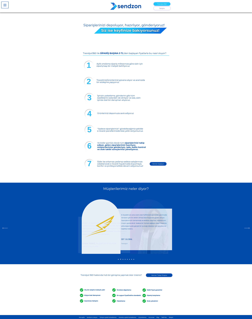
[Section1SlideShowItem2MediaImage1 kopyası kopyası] (133, 259)
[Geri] (5, 228)
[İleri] (247, 228)
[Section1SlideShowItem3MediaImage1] (131, 259)
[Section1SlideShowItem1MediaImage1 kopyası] (120, 259)
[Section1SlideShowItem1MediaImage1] (127, 259)
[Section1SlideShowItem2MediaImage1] (129, 259)
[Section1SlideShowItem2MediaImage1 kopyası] (118, 259)
